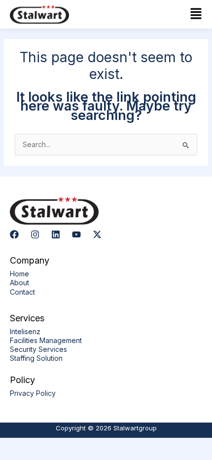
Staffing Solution (36, 358)
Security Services (38, 349)
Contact (22, 292)
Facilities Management (46, 340)
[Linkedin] (55, 234)
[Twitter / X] (97, 234)
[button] (156, 14)
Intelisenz (25, 331)
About (19, 282)
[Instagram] (35, 234)
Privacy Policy (33, 393)
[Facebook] (14, 234)
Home (19, 273)
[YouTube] (76, 234)
